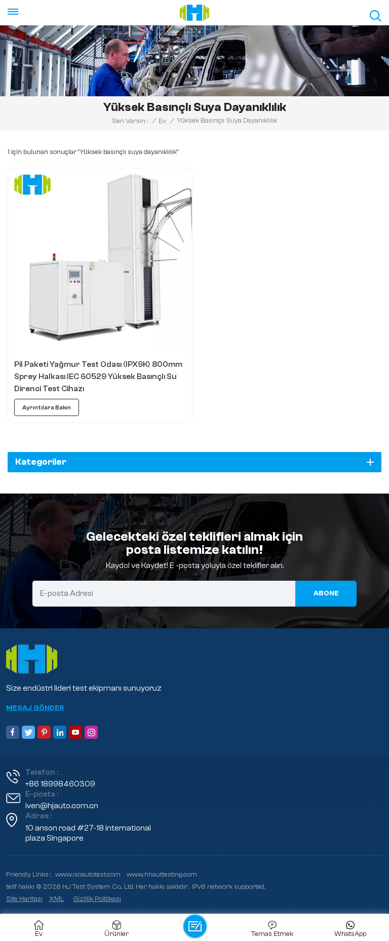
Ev (162, 121)
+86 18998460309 (60, 783)
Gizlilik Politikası (97, 899)
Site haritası (24, 899)
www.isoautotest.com (88, 875)
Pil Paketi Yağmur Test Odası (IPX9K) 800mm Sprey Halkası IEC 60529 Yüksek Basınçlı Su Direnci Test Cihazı (98, 376)
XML (56, 899)
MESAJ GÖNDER (35, 708)
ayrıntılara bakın (46, 407)
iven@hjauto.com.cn (61, 805)
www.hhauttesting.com (162, 875)
